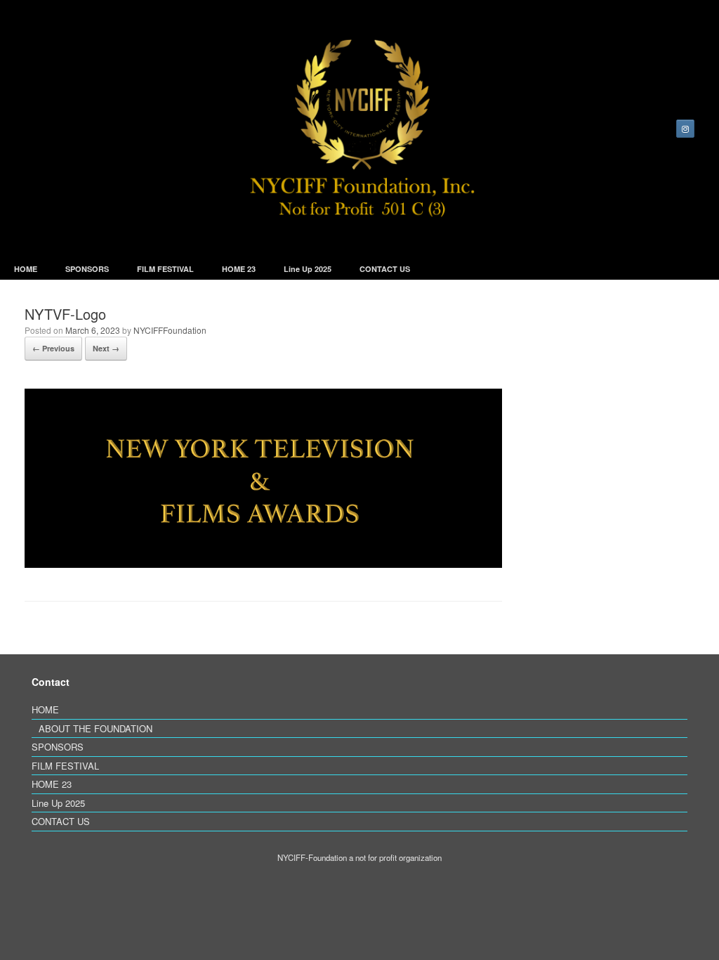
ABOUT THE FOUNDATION (95, 728)
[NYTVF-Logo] (263, 563)
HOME (25, 269)
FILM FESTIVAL (165, 269)
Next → (106, 348)
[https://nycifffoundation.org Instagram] (685, 128)
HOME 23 (239, 269)
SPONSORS (87, 269)
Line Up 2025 (307, 269)
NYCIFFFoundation (169, 330)
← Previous (53, 348)
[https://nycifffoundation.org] (359, 129)
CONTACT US (385, 269)
